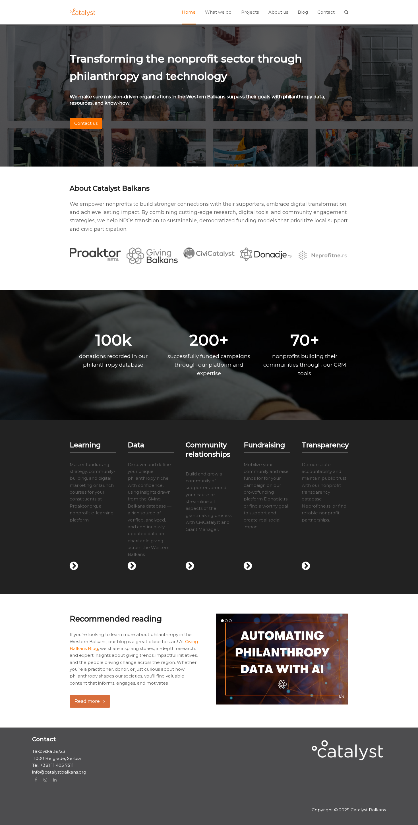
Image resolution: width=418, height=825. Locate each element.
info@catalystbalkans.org (59, 772)
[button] (346, 12)
